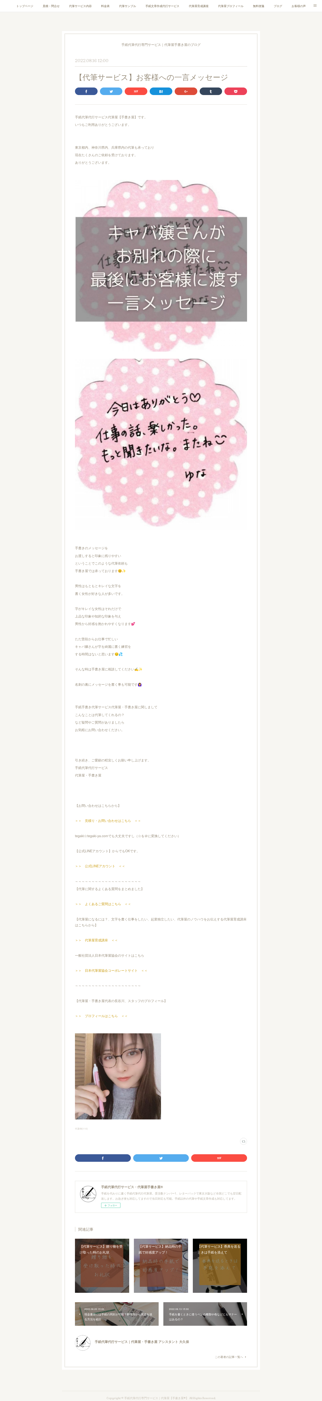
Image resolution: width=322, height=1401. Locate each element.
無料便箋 (258, 6)
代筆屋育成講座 (199, 6)
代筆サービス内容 (80, 6)
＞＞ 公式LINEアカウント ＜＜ (100, 866)
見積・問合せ (51, 6)
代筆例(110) (81, 1128)
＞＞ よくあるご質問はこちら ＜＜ (103, 903)
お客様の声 (299, 6)
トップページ (24, 6)
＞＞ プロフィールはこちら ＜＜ (101, 1015)
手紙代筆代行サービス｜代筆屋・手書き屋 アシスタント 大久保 (142, 1341)
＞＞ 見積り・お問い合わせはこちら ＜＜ (108, 820)
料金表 (105, 6)
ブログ (278, 6)
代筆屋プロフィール (231, 6)
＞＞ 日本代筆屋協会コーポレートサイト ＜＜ (111, 970)
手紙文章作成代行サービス (162, 6)
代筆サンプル (127, 6)
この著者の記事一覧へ (229, 1357)
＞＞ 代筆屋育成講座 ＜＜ (96, 940)
